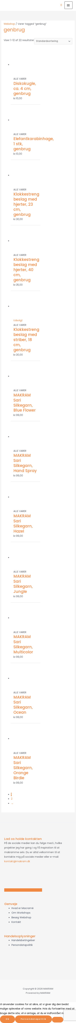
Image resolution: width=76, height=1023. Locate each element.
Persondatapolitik (33, 1019)
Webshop (9, 24)
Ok (7, 1019)
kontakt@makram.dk (17, 861)
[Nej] (57, 1019)
